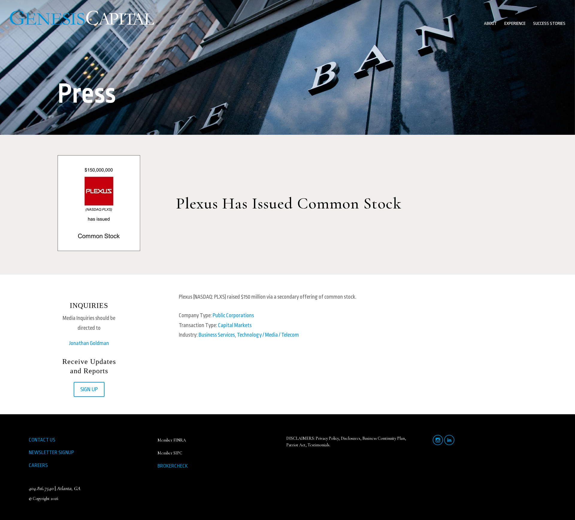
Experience (515, 24)
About (490, 24)
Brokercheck (173, 466)
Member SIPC (170, 453)
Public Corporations (233, 315)
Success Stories (549, 24)
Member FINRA (172, 440)
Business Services (217, 335)
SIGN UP (89, 389)
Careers (38, 465)
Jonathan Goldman (89, 343)
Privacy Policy (327, 438)
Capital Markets (235, 325)
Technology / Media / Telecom (268, 335)
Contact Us (42, 440)
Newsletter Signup (51, 452)
